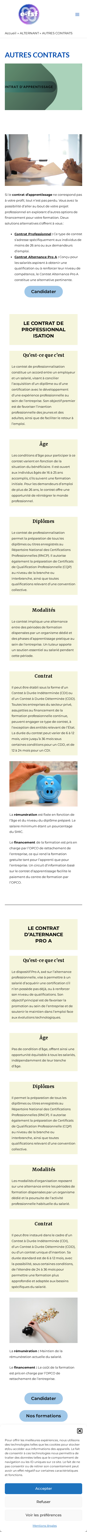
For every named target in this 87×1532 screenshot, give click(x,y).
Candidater (43, 291)
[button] (79, 1430)
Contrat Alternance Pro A (35, 257)
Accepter (43, 1488)
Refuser (43, 1501)
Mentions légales (45, 1525)
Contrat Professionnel (32, 234)
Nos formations (43, 1416)
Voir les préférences (44, 1515)
